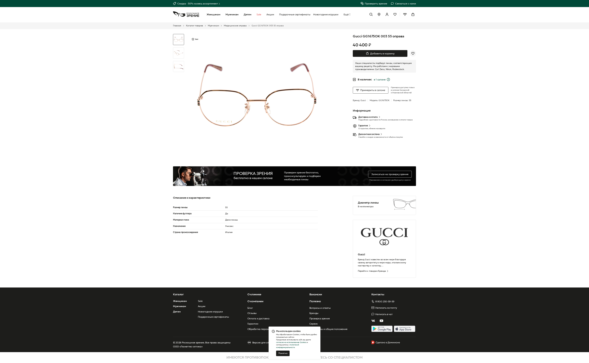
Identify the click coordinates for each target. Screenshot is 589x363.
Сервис (313, 323)
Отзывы (252, 313)
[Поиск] (371, 14)
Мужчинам (213, 25)
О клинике (254, 294)
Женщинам (180, 300)
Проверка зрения (319, 318)
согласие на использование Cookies (291, 342)
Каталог (178, 294)
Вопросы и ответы (320, 307)
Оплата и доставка (258, 318)
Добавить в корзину (382, 53)
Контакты (377, 294)
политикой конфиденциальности (287, 346)
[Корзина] (413, 14)
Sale (200, 300)
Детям (177, 311)
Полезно (315, 301)
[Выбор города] (379, 14)
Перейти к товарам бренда (372, 271)
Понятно (282, 353)
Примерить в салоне (372, 90)
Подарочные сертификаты (213, 316)
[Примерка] (405, 14)
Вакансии (315, 294)
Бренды (313, 313)
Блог (250, 307)
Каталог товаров (194, 25)
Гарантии (252, 323)
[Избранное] (395, 14)
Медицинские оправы (235, 25)
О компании (255, 301)
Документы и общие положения (328, 329)
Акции (201, 306)
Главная (177, 25)
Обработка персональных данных (267, 329)
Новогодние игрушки (210, 311)
